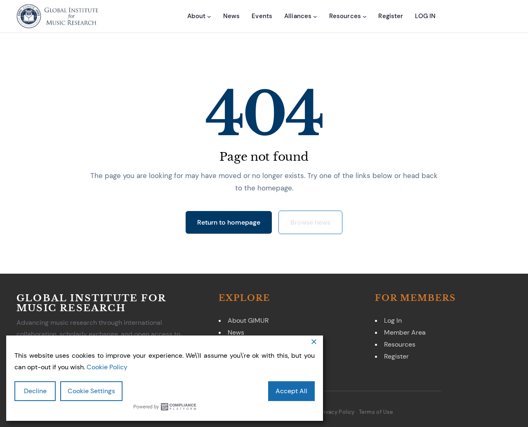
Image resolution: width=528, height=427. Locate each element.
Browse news (310, 222)
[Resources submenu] (365, 16)
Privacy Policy (336, 411)
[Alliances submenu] (315, 16)
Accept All (291, 391)
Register (396, 356)
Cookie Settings (91, 391)
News (236, 332)
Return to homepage (228, 222)
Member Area (405, 332)
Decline (35, 391)
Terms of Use (376, 411)
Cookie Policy (107, 367)
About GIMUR (248, 320)
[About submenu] (209, 16)
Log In (393, 320)
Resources (399, 344)
